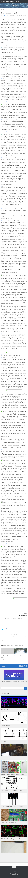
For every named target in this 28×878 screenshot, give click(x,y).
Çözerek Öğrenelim (5, 725)
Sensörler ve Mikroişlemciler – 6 (8, 822)
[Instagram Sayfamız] (24, 666)
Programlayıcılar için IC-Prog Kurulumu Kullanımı (12, 790)
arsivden (6, 15)
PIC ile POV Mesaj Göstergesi (8, 855)
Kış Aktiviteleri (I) (17, 655)
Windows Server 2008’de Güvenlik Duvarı (10, 758)
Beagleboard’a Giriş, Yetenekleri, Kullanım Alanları (12, 774)
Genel (2, 9)
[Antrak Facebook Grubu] (20, 666)
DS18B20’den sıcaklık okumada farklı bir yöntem (12, 806)
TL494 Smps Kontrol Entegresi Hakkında (10, 839)
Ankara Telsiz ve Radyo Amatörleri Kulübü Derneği (11, 1)
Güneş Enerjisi (4, 709)
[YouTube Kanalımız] (22, 666)
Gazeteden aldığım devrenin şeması (17, 93)
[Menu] (26, 1)
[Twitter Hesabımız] (26, 666)
